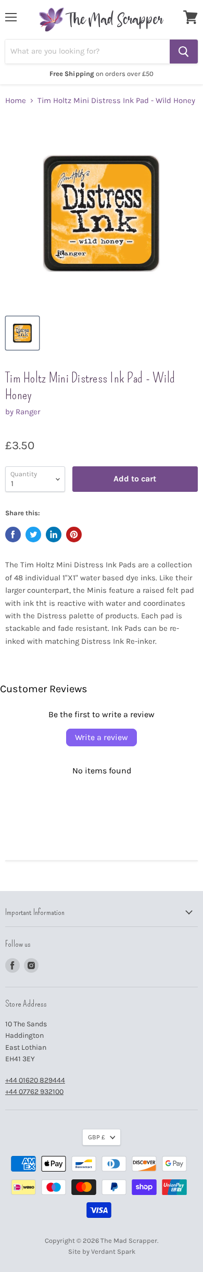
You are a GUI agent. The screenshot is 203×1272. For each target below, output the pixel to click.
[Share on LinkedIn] (53, 534)
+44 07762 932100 (34, 1091)
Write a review (101, 737)
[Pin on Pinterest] (74, 534)
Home (15, 100)
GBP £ (96, 1137)
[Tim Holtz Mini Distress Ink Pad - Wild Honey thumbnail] (22, 333)
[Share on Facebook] (13, 534)
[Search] (184, 51)
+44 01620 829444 (35, 1080)
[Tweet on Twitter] (33, 534)
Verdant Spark (113, 1251)
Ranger (28, 411)
